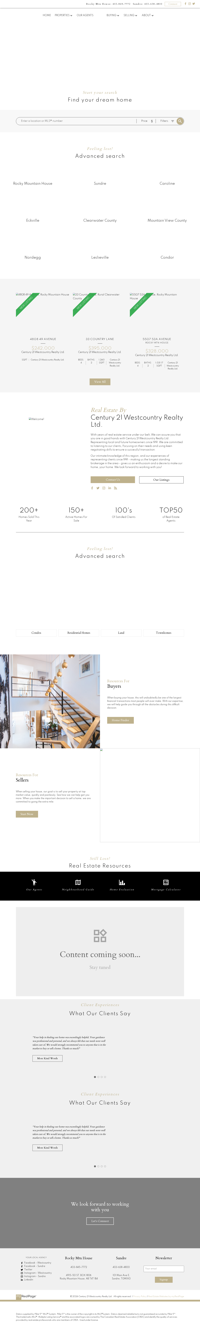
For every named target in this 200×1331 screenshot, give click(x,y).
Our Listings (161, 480)
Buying (111, 15)
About (146, 15)
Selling (129, 15)
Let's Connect (100, 1221)
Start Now (26, 814)
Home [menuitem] (47, 15)
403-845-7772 (79, 1267)
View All (100, 382)
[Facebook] (185, 4)
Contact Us (113, 480)
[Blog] (116, 489)
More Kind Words (47, 1058)
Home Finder (120, 720)
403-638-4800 (121, 1267)
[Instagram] (189, 4)
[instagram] (105, 489)
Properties (62, 15)
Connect (172, 4)
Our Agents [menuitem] (85, 15)
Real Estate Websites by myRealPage (166, 1296)
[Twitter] (193, 4)
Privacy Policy (140, 1296)
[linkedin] (110, 489)
